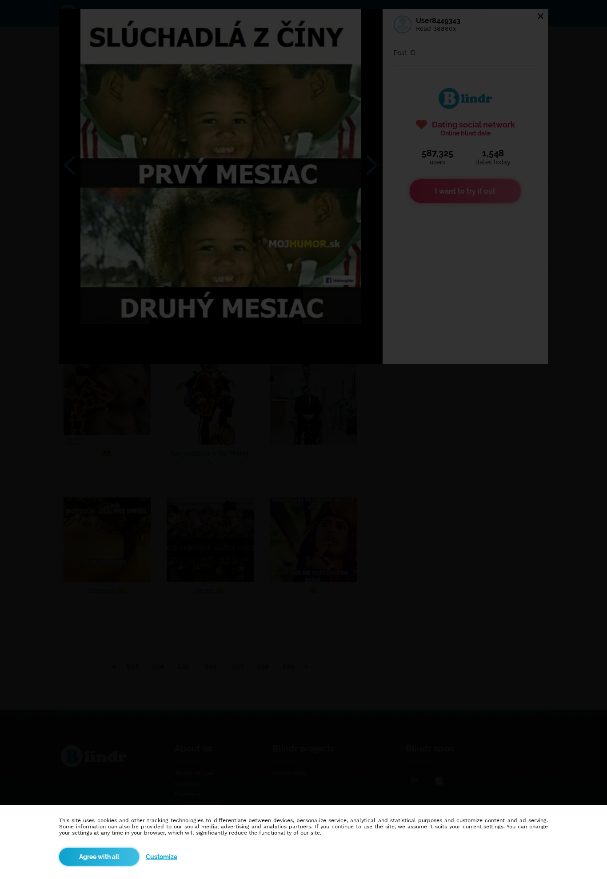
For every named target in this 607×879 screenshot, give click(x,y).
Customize (161, 856)
